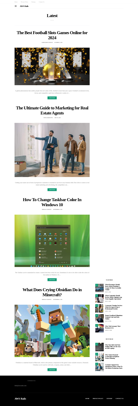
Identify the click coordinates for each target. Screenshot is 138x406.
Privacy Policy (24, 2)
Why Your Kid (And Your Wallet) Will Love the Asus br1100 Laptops (112, 346)
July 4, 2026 (108, 301)
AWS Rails (24, 6)
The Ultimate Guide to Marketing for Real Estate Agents (52, 110)
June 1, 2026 (108, 311)
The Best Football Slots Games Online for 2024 (52, 35)
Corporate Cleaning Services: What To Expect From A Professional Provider (113, 307)
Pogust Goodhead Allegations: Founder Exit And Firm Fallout (114, 317)
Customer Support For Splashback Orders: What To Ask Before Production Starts (113, 366)
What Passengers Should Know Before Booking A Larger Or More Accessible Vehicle (113, 287)
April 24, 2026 (108, 330)
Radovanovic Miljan (47, 42)
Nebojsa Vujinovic (46, 209)
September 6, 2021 (57, 299)
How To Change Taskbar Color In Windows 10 (52, 202)
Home (16, 2)
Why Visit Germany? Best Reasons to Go (112, 327)
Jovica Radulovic (48, 117)
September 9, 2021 (57, 209)
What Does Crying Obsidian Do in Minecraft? (52, 292)
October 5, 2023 (58, 42)
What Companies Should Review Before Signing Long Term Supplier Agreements (113, 297)
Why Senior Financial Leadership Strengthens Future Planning (112, 356)
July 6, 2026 (108, 291)
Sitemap (33, 2)
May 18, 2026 (108, 321)
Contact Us (41, 2)
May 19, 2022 (58, 117)
